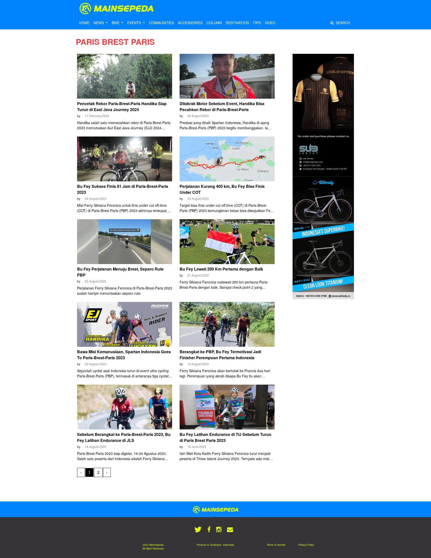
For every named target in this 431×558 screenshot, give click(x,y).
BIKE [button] (116, 22)
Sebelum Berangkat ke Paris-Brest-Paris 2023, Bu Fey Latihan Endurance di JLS (124, 437)
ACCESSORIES (190, 22)
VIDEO (270, 22)
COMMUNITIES (161, 22)
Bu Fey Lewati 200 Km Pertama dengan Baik (221, 269)
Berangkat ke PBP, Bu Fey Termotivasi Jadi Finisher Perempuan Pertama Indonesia (220, 354)
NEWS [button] (99, 22)
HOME (84, 22)
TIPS (257, 22)
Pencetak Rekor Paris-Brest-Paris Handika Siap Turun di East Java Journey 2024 (122, 106)
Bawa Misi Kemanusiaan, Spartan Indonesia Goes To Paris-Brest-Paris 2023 (124, 354)
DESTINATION (237, 22)
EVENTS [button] (134, 22)
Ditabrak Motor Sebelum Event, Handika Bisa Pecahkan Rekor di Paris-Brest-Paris (222, 106)
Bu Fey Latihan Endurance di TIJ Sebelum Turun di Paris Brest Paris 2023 (225, 437)
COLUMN (214, 22)
